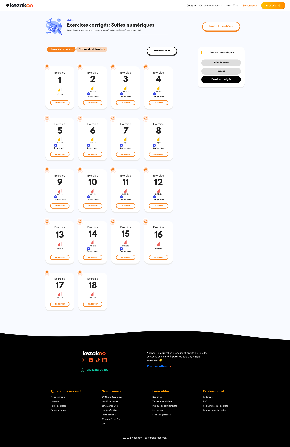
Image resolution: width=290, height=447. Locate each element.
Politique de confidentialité (164, 405)
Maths (105, 30)
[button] (7, 5)
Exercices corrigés (134, 30)
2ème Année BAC (110, 405)
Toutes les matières (221, 26)
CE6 (103, 423)
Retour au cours (162, 51)
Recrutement (158, 410)
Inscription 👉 (273, 5)
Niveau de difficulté (91, 49)
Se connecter (250, 5)
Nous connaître (58, 397)
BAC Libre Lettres (110, 401)
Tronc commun (109, 414)
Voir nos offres (157, 366)
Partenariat (208, 397)
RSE (205, 401)
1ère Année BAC (109, 410)
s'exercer (60, 102)
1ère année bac (72, 30)
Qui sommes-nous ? (210, 5)
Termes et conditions (162, 401)
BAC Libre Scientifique (112, 397)
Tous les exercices (62, 49)
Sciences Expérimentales (90, 30)
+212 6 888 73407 (96, 370)
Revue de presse (58, 405)
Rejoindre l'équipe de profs (215, 405)
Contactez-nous (58, 410)
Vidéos (221, 71)
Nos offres (232, 5)
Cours (190, 5)
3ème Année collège (111, 419)
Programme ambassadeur (215, 410)
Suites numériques (117, 30)
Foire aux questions (161, 414)
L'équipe (55, 401)
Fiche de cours (221, 62)
